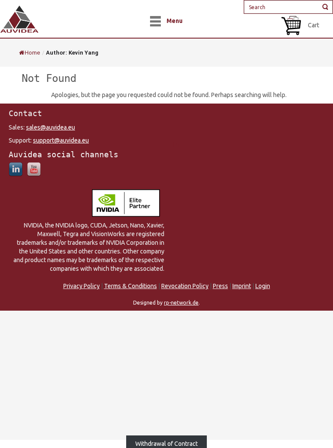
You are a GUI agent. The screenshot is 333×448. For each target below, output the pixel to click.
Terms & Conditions (130, 285)
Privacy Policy (81, 285)
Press (220, 285)
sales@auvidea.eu (50, 127)
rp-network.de (181, 302)
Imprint (241, 285)
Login (262, 285)
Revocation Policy (185, 285)
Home (32, 52)
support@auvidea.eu (61, 140)
